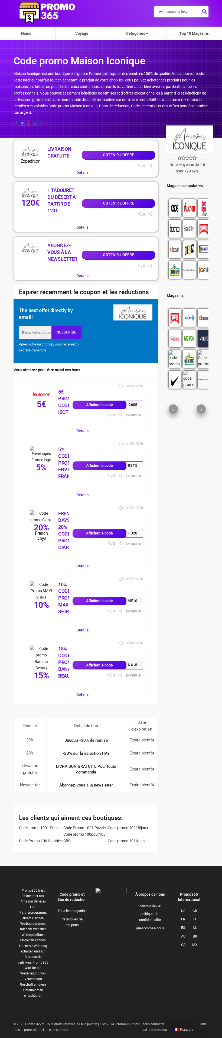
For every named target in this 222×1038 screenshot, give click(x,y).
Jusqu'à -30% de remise (86, 740)
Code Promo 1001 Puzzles (85, 828)
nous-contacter (150, 905)
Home (26, 33)
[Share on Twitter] (22, 123)
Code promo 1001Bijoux (128, 828)
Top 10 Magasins (194, 33)
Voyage (81, 33)
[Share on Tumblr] (40, 123)
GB (194, 911)
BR (195, 936)
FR (183, 919)
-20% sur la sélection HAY (86, 753)
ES (183, 928)
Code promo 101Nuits (126, 841)
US (183, 911)
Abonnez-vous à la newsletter (62, 252)
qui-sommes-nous (150, 928)
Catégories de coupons (72, 922)
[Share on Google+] (28, 123)
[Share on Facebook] (16, 123)
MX (194, 945)
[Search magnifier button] (204, 10)
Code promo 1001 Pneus (39, 828)
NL (195, 928)
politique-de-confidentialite (150, 916)
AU (183, 936)
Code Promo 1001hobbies (41, 841)
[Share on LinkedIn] (34, 123)
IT (195, 919)
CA (183, 945)
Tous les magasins (72, 911)
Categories (136, 33)
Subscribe (66, 332)
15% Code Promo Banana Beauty (67, 662)
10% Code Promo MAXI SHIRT (66, 598)
